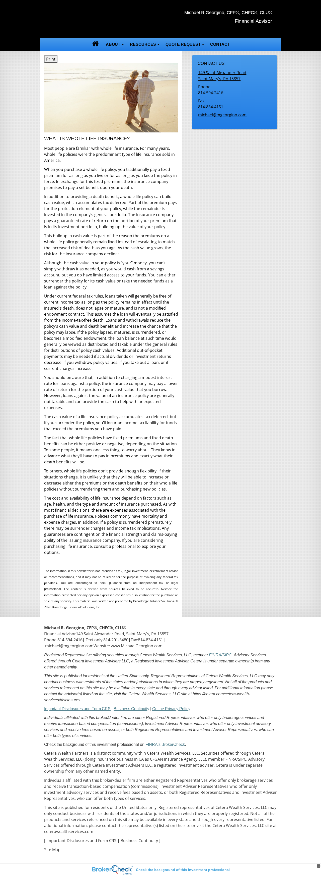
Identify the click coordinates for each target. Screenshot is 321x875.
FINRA (230, 759)
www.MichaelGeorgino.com (137, 646)
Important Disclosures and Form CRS (77, 709)
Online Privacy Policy (171, 709)
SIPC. (227, 655)
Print (50, 59)
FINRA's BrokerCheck (165, 744)
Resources (143, 44)
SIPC (242, 759)
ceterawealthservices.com (68, 831)
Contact (220, 44)
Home (95, 44)
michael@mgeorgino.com (222, 115)
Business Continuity (131, 709)
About (113, 44)
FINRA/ (215, 655)
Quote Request (183, 44)
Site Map (52, 849)
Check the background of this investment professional (183, 870)
